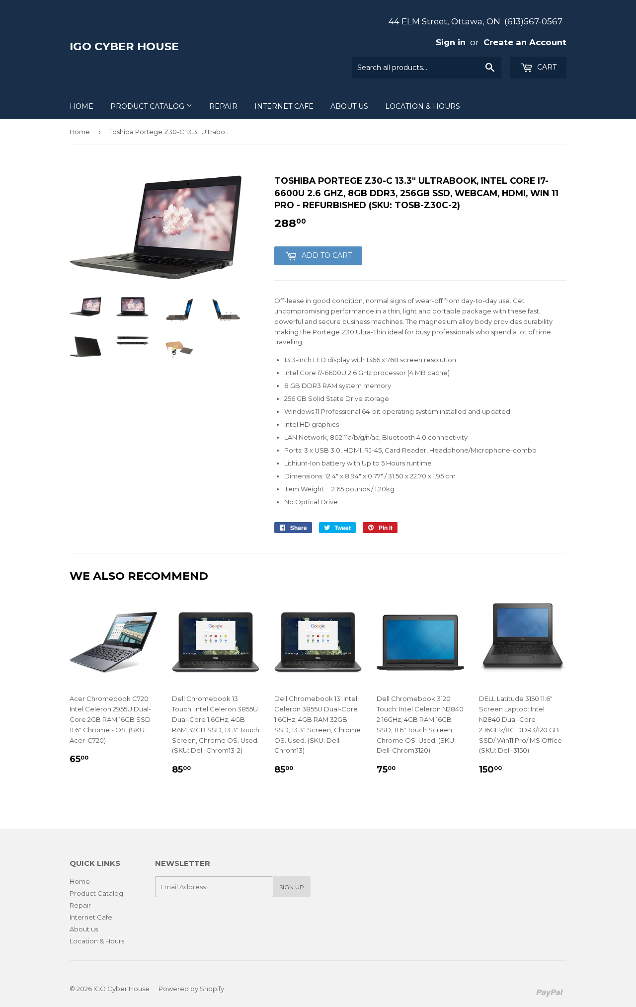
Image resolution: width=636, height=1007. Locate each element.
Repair (223, 106)
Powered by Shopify (191, 989)
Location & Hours (422, 106)
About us (349, 106)
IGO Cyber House (124, 46)
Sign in (451, 42)
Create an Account (524, 42)
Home (81, 106)
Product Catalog (148, 106)
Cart (545, 67)
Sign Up (291, 887)
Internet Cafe (284, 106)
